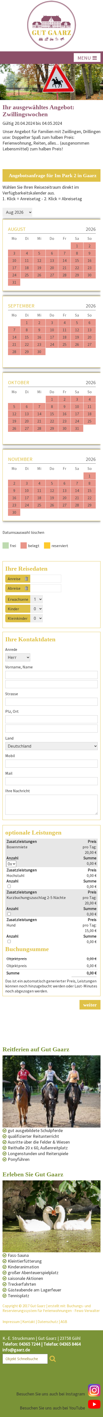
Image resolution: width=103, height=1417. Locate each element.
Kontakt (28, 1321)
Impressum (11, 1321)
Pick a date (59, 579)
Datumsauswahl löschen (23, 532)
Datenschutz (48, 1321)
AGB (63, 1321)
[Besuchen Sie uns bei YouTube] (94, 1404)
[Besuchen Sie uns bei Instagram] (94, 1390)
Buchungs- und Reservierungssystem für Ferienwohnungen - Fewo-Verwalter (51, 1308)
